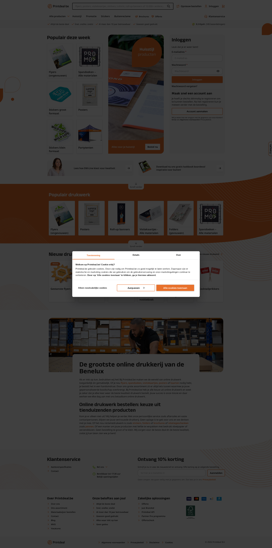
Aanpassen (134, 287)
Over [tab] (178, 255)
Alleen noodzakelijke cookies (92, 288)
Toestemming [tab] (93, 255)
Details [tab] (136, 255)
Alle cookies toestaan (175, 287)
